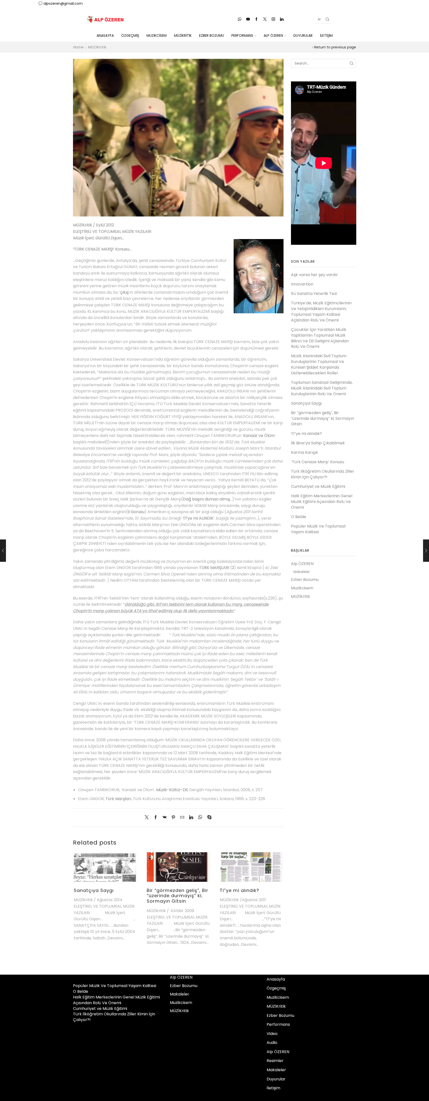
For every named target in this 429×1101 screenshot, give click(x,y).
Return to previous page (335, 47)
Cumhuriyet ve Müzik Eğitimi (318, 486)
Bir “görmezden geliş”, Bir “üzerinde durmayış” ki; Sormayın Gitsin (177, 895)
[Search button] (327, 19)
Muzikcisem (156, 35)
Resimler (275, 1061)
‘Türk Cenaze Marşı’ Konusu (317, 462)
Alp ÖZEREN (273, 35)
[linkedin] (191, 817)
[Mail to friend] (182, 817)
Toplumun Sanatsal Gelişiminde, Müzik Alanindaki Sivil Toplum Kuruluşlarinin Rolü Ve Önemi (322, 388)
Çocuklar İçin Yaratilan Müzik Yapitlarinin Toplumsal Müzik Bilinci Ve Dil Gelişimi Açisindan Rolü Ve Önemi (320, 338)
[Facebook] (256, 19)
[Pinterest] (173, 817)
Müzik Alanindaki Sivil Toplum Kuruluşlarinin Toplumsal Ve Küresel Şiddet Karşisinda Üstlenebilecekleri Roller (318, 364)
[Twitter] (265, 19)
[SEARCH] (351, 63)
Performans (242, 35)
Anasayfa (105, 35)
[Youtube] (248, 19)
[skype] (208, 817)
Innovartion (302, 284)
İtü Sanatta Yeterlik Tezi (314, 293)
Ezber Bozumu (211, 35)
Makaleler (301, 571)
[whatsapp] (200, 817)
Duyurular (303, 35)
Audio (272, 1042)
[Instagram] (273, 19)
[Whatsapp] (239, 19)
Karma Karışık (304, 452)
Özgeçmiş (130, 35)
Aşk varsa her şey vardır (314, 275)
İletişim (326, 35)
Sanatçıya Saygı (94, 890)
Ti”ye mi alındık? (239, 890)
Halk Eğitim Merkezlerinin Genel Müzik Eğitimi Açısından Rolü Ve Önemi (321, 501)
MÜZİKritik (183, 35)
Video (272, 1033)
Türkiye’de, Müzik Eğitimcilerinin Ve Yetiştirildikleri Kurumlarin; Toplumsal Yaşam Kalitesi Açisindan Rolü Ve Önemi (321, 311)
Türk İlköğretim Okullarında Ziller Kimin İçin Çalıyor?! (322, 474)
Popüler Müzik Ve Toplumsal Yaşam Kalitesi (318, 529)
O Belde (298, 517)
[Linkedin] (282, 19)
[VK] (164, 817)
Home (78, 47)
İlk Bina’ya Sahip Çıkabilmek (318, 443)
